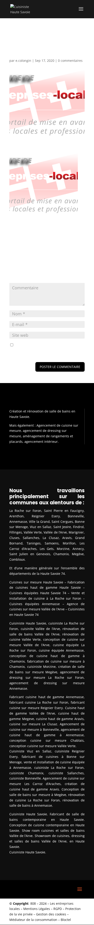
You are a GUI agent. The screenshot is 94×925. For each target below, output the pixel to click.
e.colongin (23, 60)
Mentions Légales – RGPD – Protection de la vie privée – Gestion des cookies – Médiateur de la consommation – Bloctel (45, 914)
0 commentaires (70, 60)
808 (33, 903)
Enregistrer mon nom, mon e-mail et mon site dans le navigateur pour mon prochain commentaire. (43, 350)
